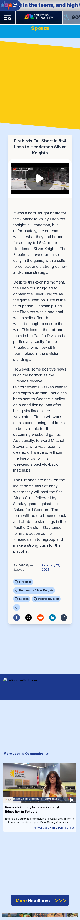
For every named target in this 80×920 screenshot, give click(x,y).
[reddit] (40, 617)
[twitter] (28, 617)
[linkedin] (52, 617)
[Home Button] (39, 17)
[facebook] (16, 617)
